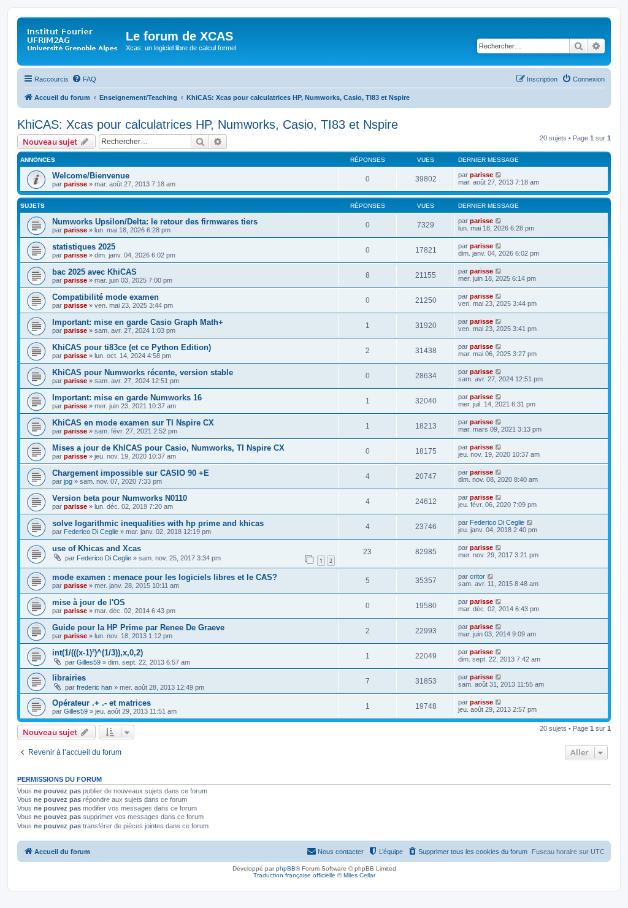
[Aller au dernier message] (499, 174)
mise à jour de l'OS (88, 602)
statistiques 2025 (83, 246)
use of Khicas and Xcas (96, 548)
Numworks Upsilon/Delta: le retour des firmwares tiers (155, 221)
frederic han (94, 687)
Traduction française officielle (294, 875)
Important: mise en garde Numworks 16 (127, 397)
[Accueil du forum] (73, 39)
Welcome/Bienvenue (90, 175)
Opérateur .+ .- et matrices (101, 703)
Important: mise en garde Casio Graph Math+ (137, 322)
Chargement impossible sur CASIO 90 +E (130, 473)
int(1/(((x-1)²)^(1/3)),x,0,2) (97, 652)
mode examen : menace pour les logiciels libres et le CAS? (164, 577)
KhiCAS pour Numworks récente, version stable (142, 372)
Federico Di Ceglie (91, 531)
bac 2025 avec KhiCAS (94, 272)
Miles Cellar (359, 875)
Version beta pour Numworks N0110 (119, 498)
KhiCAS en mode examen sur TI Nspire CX (133, 422)
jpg (68, 481)
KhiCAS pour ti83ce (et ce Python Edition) (131, 347)
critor (477, 576)
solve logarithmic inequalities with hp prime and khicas (158, 523)
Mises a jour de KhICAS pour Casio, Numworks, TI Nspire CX (168, 447)
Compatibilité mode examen (105, 297)
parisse (75, 184)
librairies (69, 677)
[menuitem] (84, 79)
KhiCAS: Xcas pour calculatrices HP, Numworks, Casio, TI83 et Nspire (207, 124)
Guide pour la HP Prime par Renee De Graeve (138, 627)
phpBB (286, 868)
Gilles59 (89, 662)
